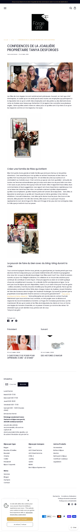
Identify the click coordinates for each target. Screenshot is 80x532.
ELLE (30, 447)
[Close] (32, 500)
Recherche (56, 496)
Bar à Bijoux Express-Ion (37, 467)
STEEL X (31, 456)
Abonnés (23, 384)
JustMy (31, 459)
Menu (6, 471)
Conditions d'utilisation (68, 496)
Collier (6, 459)
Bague (6, 447)
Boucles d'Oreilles (10, 450)
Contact (7, 483)
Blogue (6, 477)
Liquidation (57, 462)
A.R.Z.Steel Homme (35, 453)
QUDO (31, 462)
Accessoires (57, 447)
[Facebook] (68, 504)
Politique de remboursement (67, 498)
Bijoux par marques (36, 444)
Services (7, 474)
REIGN (31, 464)
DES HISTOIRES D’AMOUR (51, 355)
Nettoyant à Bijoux (60, 456)
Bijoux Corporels (9, 464)
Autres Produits (59, 444)
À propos (7, 480)
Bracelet (7, 453)
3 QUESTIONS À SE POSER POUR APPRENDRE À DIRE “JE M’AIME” (21, 356)
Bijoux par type (10, 444)
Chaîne (6, 456)
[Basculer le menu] (5, 8)
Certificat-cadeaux (60, 459)
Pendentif (7, 462)
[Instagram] (71, 504)
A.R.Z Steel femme (35, 450)
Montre (56, 453)
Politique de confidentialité (67, 501)
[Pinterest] (74, 504)
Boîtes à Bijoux (58, 450)
